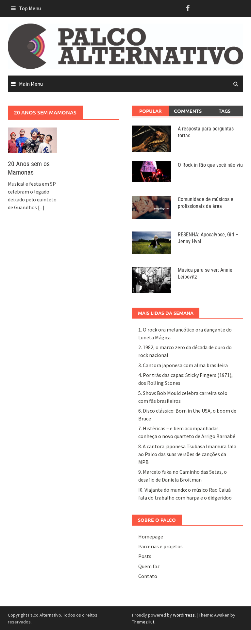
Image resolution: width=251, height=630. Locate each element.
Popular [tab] (150, 111)
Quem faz (149, 566)
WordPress (184, 615)
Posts (144, 556)
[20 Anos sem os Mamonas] (32, 139)
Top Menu (30, 8)
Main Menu (31, 83)
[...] (41, 207)
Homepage (150, 536)
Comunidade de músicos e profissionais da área (205, 202)
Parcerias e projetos (160, 546)
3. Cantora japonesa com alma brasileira (183, 365)
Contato (147, 576)
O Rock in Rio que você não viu (210, 165)
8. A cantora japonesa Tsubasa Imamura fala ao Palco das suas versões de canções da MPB (187, 454)
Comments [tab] (188, 111)
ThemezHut (143, 622)
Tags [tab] (224, 111)
